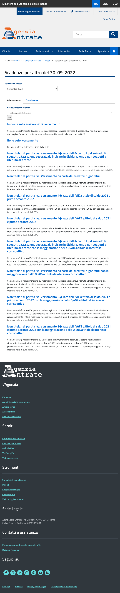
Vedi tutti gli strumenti (12, 499)
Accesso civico (8, 411)
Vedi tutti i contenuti (11, 416)
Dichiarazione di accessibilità (64, 586)
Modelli (5, 484)
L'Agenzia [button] (101, 51)
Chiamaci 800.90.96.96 (55, 11)
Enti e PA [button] (83, 51)
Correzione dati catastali (13, 438)
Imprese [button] (23, 51)
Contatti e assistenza (105, 11)
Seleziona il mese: (13, 83)
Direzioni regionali (10, 549)
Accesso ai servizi (83, 11)
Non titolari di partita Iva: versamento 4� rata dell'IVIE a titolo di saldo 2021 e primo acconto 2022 (58, 197)
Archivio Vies (8, 448)
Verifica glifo (8, 453)
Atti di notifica (8, 406)
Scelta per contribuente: (18, 107)
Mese (47, 60)
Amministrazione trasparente (16, 402)
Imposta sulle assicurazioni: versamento (33, 124)
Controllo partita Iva (11, 443)
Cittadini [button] (6, 51)
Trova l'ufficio (109, 19)
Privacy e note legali (36, 586)
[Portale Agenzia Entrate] (22, 34)
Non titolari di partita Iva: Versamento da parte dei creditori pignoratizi (53, 176)
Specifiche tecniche (11, 489)
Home (17, 60)
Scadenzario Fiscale (32, 60)
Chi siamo (6, 397)
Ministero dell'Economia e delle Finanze (24, 4)
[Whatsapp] (33, 572)
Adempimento (13, 100)
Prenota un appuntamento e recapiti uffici (21, 545)
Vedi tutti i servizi (10, 457)
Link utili (6, 586)
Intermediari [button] (64, 51)
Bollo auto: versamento (22, 140)
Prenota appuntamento (29, 11)
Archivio (18, 586)
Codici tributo (8, 494)
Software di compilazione (14, 479)
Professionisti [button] (43, 51)
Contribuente (32, 100)
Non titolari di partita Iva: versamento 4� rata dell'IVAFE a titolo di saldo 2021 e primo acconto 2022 (59, 220)
